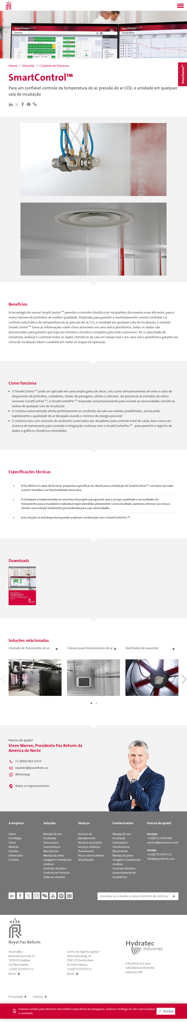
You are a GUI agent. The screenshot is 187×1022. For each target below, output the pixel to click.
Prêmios (38, 997)
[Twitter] (17, 104)
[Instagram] (36, 895)
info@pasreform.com (161, 859)
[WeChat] (44, 895)
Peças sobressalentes (91, 855)
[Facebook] (23, 104)
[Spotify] (61, 895)
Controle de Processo (56, 873)
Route (12, 974)
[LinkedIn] (12, 104)
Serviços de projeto (90, 842)
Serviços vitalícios (89, 847)
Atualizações (86, 860)
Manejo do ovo (52, 834)
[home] (8, 5)
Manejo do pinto (53, 855)
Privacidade (16, 997)
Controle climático (54, 868)
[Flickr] (69, 895)
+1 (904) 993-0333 (28, 761)
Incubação (49, 838)
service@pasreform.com (162, 842)
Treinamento (86, 851)
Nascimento (50, 851)
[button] (180, 7)
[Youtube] (53, 895)
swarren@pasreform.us (31, 768)
